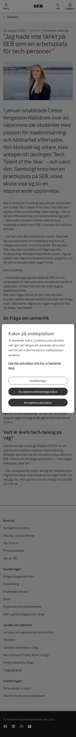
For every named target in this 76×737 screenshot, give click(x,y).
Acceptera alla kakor (38, 403)
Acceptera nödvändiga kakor (38, 392)
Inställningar (38, 381)
